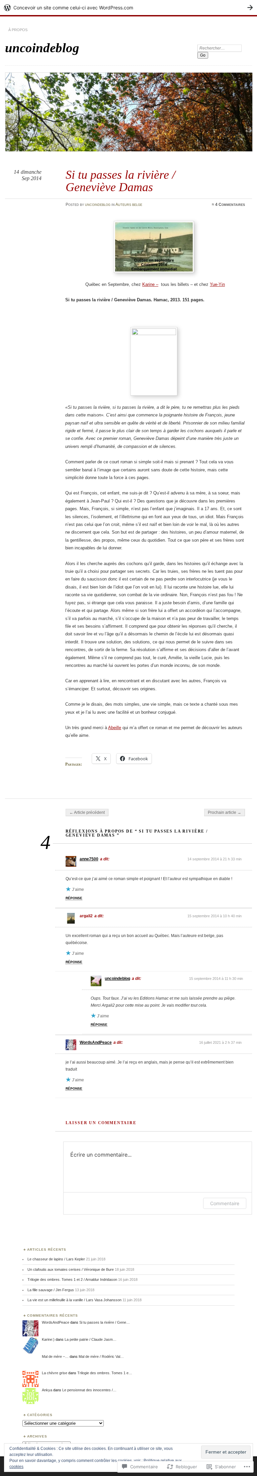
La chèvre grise (54, 1373)
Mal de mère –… (55, 1356)
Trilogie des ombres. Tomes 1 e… (104, 1373)
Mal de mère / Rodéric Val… (101, 1356)
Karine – (150, 284)
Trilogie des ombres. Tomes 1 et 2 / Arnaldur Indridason (72, 1279)
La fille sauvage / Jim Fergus (50, 1290)
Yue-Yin (217, 284)
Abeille (114, 727)
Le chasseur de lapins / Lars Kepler (56, 1259)
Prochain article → (224, 812)
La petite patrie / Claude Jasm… (90, 1339)
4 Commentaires (230, 204)
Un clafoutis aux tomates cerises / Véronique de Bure (70, 1269)
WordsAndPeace (96, 1042)
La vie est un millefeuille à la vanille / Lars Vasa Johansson (74, 1300)
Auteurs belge (128, 204)
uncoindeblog (42, 48)
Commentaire (224, 1203)
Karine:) (48, 1339)
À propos (17, 30)
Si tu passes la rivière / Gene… (104, 1322)
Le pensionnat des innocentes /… (89, 1390)
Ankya (47, 1390)
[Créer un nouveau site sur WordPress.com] (128, 7)
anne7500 (89, 859)
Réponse (74, 898)
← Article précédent (87, 812)
